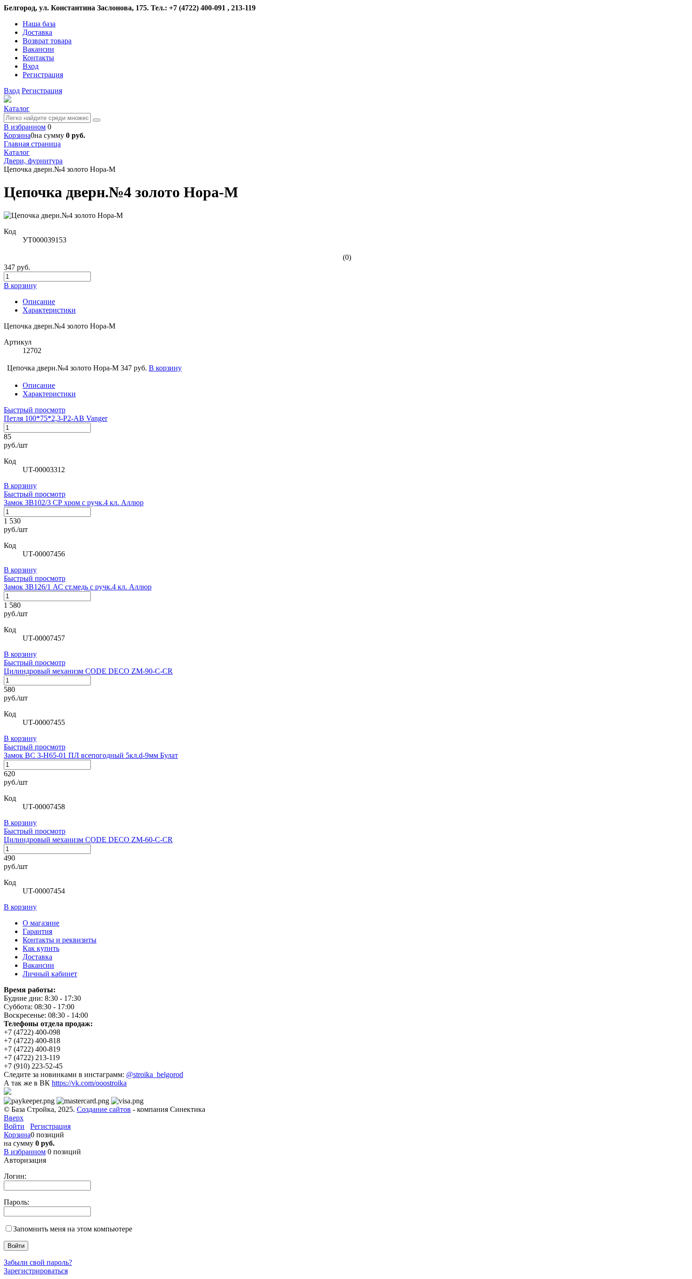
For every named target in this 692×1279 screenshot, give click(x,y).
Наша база (39, 24)
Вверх (14, 1118)
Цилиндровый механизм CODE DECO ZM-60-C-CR (88, 840)
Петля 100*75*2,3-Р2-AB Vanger (55, 418)
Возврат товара (47, 41)
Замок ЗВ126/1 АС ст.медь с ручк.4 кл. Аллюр (78, 587)
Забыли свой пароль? (38, 1262)
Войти (14, 1126)
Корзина (17, 135)
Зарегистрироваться (36, 1271)
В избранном (25, 127)
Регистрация (43, 75)
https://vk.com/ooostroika (89, 1083)
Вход (31, 66)
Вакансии (38, 49)
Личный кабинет (50, 974)
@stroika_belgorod (154, 1074)
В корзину (20, 486)
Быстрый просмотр (34, 410)
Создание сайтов (104, 1109)
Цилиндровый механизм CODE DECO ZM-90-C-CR (88, 671)
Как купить (41, 948)
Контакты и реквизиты (60, 940)
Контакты (38, 58)
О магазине (41, 923)
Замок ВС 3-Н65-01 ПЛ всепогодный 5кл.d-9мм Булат (91, 755)
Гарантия (37, 931)
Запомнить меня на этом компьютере (72, 1229)
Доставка (37, 32)
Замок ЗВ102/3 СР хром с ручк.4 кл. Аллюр (74, 503)
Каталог (17, 109)
